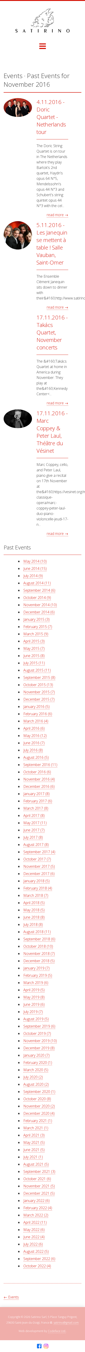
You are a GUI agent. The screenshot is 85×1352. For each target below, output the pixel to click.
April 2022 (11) (35, 1222)
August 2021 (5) (36, 1164)
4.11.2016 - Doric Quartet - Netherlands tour (51, 117)
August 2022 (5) (36, 1251)
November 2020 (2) (39, 1106)
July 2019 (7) (33, 1011)
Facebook (39, 1346)
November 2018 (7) (39, 953)
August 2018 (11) (37, 931)
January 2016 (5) (36, 706)
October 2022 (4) (37, 1265)
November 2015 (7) (39, 692)
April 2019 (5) (34, 989)
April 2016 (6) (34, 728)
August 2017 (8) (36, 844)
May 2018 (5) (34, 909)
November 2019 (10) (40, 1040)
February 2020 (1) (37, 1062)
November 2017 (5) (39, 866)
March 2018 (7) (35, 895)
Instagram (46, 1346)
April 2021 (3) (34, 1135)
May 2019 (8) (34, 997)
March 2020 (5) (35, 1069)
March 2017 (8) (35, 808)
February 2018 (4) (37, 888)
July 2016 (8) (33, 750)
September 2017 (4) (39, 851)
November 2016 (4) (39, 779)
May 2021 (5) (34, 1142)
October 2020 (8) (37, 1098)
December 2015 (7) (39, 699)
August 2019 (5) (36, 1018)
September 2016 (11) (40, 764)
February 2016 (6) (37, 713)
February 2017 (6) (37, 800)
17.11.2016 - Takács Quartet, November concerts (52, 332)
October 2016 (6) (37, 771)
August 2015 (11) (37, 670)
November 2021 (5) (39, 1186)
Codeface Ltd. (57, 1331)
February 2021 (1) (37, 1120)
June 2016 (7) (34, 742)
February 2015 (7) (37, 626)
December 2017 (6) (39, 873)
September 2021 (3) (39, 1171)
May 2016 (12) (35, 735)
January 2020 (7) (36, 1055)
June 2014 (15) (35, 568)
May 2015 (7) (34, 648)
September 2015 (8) (39, 677)
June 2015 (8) (34, 655)
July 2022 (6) (33, 1244)
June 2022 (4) (34, 1236)
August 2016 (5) (36, 757)
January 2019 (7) (36, 968)
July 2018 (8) (33, 924)
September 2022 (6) (39, 1258)
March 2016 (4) (35, 721)
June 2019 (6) (34, 1004)
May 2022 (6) (34, 1229)
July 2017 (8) (33, 837)
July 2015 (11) (34, 662)
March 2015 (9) (35, 633)
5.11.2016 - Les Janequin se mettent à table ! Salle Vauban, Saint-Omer (51, 243)
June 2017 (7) (34, 830)
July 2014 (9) (33, 575)
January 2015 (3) (36, 619)
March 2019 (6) (35, 982)
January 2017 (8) (36, 793)
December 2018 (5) (39, 960)
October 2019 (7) (37, 1033)
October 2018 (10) (38, 946)
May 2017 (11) (35, 822)
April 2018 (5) (34, 902)
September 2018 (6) (39, 939)
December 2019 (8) (39, 1048)
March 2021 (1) (35, 1127)
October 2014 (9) (37, 597)
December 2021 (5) (39, 1193)
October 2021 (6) (37, 1178)
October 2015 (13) (38, 684)
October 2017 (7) (37, 859)
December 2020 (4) (39, 1113)
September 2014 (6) (39, 590)
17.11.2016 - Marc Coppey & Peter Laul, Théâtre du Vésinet (52, 431)
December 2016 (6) (39, 786)
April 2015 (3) (34, 641)
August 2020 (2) (36, 1084)
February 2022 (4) (37, 1207)
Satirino (42, 20)
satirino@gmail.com (66, 1323)
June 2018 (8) (34, 917)
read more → (57, 214)
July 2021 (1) (33, 1156)
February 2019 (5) (37, 975)
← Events (11, 1297)
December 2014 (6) (39, 612)
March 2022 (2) (35, 1215)
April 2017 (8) (34, 815)
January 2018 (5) (36, 880)
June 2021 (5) (34, 1149)
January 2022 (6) (36, 1200)
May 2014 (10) (35, 561)
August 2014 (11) (37, 583)
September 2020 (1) (39, 1091)
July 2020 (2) (33, 1077)
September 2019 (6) (39, 1026)
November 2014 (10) (40, 604)
